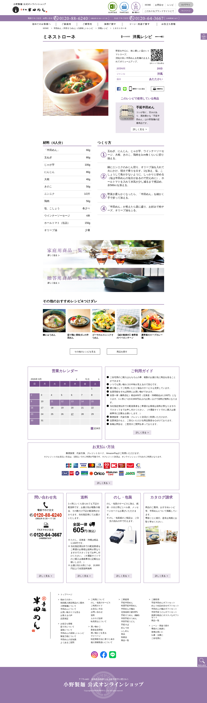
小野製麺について (68, 606)
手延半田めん (127, 602)
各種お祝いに (157, 632)
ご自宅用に (156, 638)
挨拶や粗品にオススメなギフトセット (165, 616)
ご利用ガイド (97, 606)
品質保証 (64, 618)
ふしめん (125, 631)
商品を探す (122, 351)
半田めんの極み (128, 609)
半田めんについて (68, 609)
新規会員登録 (97, 630)
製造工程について (68, 636)
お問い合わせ (97, 612)
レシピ (170, 5)
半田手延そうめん (129, 618)
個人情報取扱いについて (101, 642)
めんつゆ (125, 628)
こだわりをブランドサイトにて (159, 11)
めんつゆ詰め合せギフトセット (165, 606)
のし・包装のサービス (100, 602)
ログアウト (185, 5)
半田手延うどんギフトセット (164, 612)
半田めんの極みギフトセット (164, 609)
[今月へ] (85, 379)
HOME (148, 5)
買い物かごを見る (99, 633)
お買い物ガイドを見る (70, 612)
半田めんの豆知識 (68, 639)
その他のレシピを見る (85, 351)
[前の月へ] (75, 379)
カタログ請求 (97, 618)
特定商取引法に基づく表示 (102, 639)
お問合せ (159, 5)
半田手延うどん (128, 621)
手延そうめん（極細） (131, 615)
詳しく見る (138, 129)
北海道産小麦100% (129, 612)
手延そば (125, 624)
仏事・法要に (157, 635)
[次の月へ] (95, 379)
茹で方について (67, 627)
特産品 (124, 637)
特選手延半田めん (129, 606)
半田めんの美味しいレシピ (72, 633)
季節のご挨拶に (158, 629)
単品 (123, 634)
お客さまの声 (66, 615)
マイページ (185, 11)
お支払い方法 (97, 609)
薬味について (66, 630)
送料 (93, 615)
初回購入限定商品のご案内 (72, 603)
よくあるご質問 (67, 642)
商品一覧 (125, 640)
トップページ (66, 594)
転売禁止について (99, 621)
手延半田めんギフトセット (163, 602)
